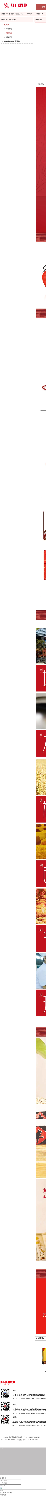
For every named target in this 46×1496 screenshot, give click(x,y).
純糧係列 (39, 14)
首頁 (3, 14)
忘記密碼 (3, 1493)
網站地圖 (3, 1495)
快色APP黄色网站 (16, 14)
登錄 (1, 1490)
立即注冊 (10, 1493)
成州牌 (29, 14)
